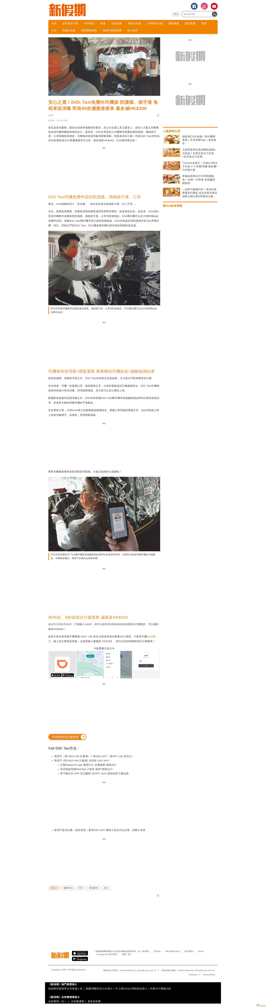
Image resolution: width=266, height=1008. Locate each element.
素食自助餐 (94, 1001)
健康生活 (68, 888)
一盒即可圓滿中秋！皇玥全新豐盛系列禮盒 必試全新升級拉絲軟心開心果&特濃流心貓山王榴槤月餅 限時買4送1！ (199, 193)
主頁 (54, 23)
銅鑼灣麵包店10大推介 (99, 988)
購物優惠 (173, 23)
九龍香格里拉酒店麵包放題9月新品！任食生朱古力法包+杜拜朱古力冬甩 (198, 153)
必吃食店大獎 (70, 23)
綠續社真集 (69, 30)
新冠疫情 (93, 888)
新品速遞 (190, 23)
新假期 (51, 120)
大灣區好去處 (155, 23)
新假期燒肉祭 (89, 30)
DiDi (80, 888)
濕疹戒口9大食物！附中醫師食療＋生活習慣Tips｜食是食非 (199, 140)
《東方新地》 (189, 951)
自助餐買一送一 (57, 1001)
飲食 (103, 23)
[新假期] (90, 10)
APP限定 (89, 23)
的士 (106, 888)
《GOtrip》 (157, 951)
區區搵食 (117, 23)
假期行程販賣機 (112, 30)
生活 (54, 30)
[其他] (158, 116)
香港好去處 (134, 23)
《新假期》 (145, 951)
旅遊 (203, 23)
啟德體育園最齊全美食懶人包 (65, 988)
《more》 (200, 951)
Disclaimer (193, 975)
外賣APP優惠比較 (160, 988)
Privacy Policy (209, 975)
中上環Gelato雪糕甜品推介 (131, 988)
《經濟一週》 (126, 954)
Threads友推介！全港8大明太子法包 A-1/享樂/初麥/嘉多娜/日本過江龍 (200, 166)
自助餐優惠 (77, 1001)
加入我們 (132, 30)
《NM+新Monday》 (172, 951)
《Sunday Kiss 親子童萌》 (106, 954)
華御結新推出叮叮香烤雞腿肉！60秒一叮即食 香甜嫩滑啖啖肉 (198, 179)
